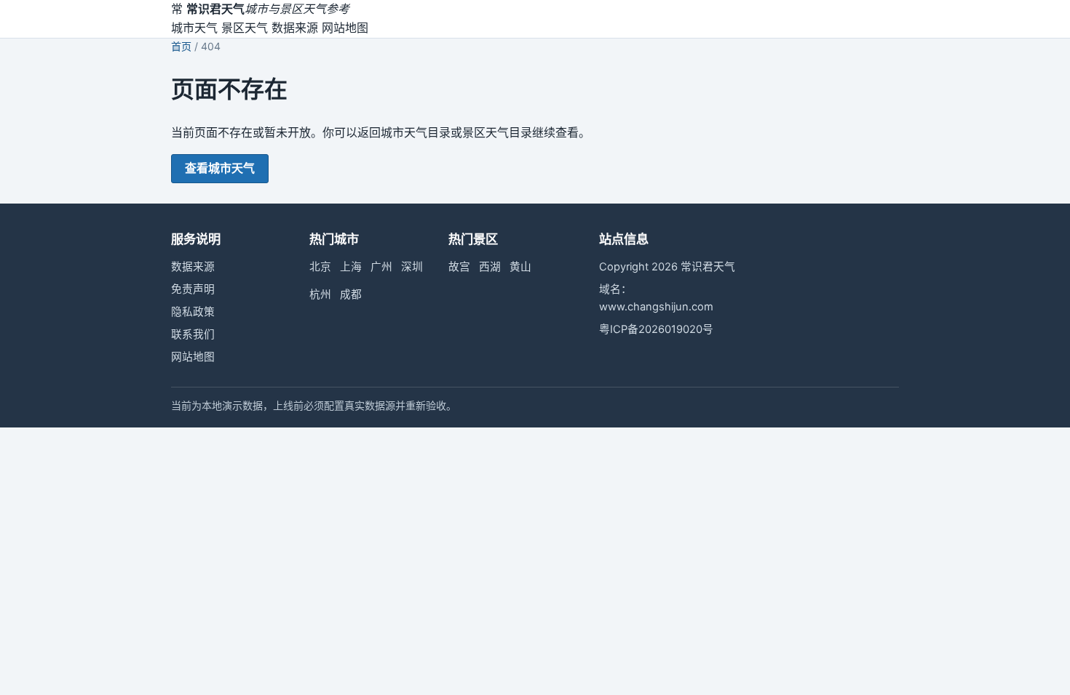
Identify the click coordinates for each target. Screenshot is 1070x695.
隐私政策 (193, 311)
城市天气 (194, 27)
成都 (351, 294)
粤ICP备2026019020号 (656, 329)
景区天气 (244, 27)
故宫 (459, 266)
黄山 (520, 266)
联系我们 (193, 334)
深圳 (412, 266)
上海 (351, 266)
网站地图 (345, 27)
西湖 (490, 266)
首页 (181, 46)
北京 (320, 266)
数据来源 (295, 27)
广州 (381, 266)
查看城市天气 (220, 168)
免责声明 (193, 289)
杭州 (320, 294)
